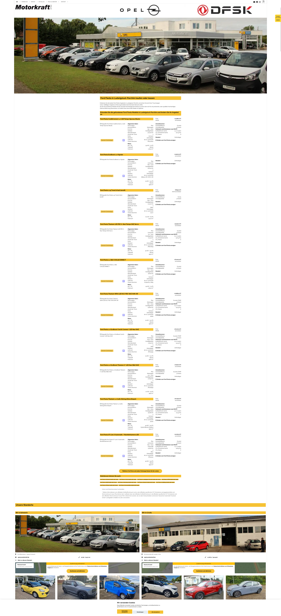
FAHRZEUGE (25, 1)
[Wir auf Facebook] (257, 1)
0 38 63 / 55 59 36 (212, 557)
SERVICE (33, 1)
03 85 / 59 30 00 (85, 557)
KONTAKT (63, 1)
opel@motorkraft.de (23, 557)
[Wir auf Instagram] (260, 1)
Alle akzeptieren (156, 612)
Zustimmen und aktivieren (77, 571)
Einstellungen (140, 612)
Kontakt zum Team (278, 17)
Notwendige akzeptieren (125, 611)
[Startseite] (263, 1)
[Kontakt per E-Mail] (254, 1)
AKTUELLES (41, 1)
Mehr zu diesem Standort (25, 560)
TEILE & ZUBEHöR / (53, 1)
